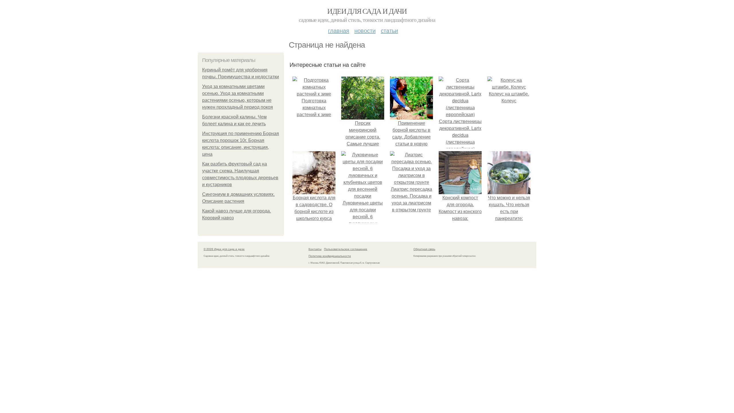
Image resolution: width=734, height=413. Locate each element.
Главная (338, 30)
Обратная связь (424, 249)
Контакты (315, 249)
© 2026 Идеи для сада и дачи (224, 249)
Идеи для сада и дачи (367, 11)
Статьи (389, 30)
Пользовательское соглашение (345, 249)
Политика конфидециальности (330, 256)
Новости (365, 30)
